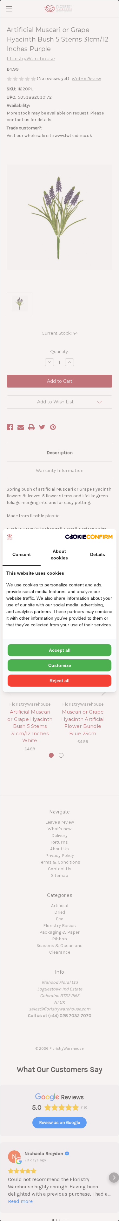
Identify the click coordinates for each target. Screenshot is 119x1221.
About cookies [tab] (59, 554)
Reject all (59, 680)
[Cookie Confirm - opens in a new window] (89, 536)
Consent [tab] (21, 554)
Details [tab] (97, 554)
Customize (59, 665)
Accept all (59, 650)
